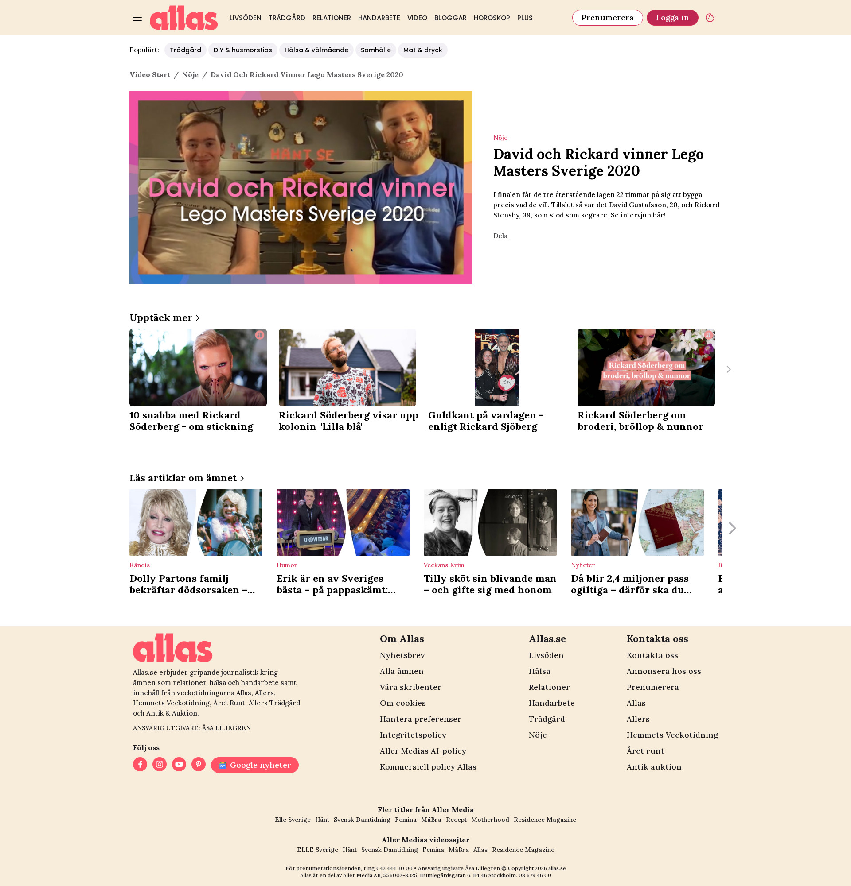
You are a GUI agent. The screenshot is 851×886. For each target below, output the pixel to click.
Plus (525, 18)
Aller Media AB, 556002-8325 (380, 875)
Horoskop (492, 18)
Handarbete (379, 18)
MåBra (431, 820)
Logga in (672, 17)
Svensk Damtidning (362, 820)
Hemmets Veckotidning (672, 735)
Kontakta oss (652, 655)
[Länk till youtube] (179, 765)
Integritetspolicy (413, 735)
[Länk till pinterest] (198, 765)
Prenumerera (608, 17)
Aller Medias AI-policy (423, 751)
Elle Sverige (293, 820)
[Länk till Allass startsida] (184, 17)
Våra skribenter (410, 687)
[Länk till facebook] (140, 765)
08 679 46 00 (535, 875)
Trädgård (287, 18)
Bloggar (450, 18)
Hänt (322, 820)
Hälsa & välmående (316, 50)
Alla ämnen (402, 671)
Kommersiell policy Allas (428, 767)
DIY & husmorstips (243, 50)
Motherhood (490, 820)
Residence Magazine (545, 820)
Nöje (538, 735)
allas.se (557, 868)
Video (417, 18)
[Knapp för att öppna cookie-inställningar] (710, 18)
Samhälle (376, 50)
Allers (638, 719)
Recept (456, 820)
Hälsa (539, 671)
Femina (406, 820)
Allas (636, 703)
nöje (190, 74)
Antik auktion (654, 767)
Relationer (331, 18)
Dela (500, 236)
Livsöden (246, 18)
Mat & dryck (422, 50)
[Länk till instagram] (159, 765)
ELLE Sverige (317, 850)
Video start (149, 74)
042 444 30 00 (394, 868)
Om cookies (403, 703)
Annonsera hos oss (664, 671)
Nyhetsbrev (402, 655)
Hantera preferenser (420, 719)
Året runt (645, 751)
